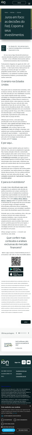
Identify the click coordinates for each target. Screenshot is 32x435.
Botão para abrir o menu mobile (29, 2)
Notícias (12, 12)
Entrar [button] (19, 2)
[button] (24, 364)
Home (6, 12)
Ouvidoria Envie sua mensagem (21, 372)
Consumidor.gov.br (21, 376)
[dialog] (16, 419)
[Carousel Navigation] (16, 333)
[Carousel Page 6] (25, 333)
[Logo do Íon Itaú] (3, 3)
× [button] (30, 406)
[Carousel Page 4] (23, 333)
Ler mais (15, 413)
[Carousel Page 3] (21, 333)
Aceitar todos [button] (8, 430)
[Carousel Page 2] (20, 333)
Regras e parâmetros (6, 386)
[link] (14, 139)
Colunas (19, 12)
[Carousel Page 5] (24, 333)
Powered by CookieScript (7, 433)
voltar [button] (25, 322)
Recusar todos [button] (23, 430)
